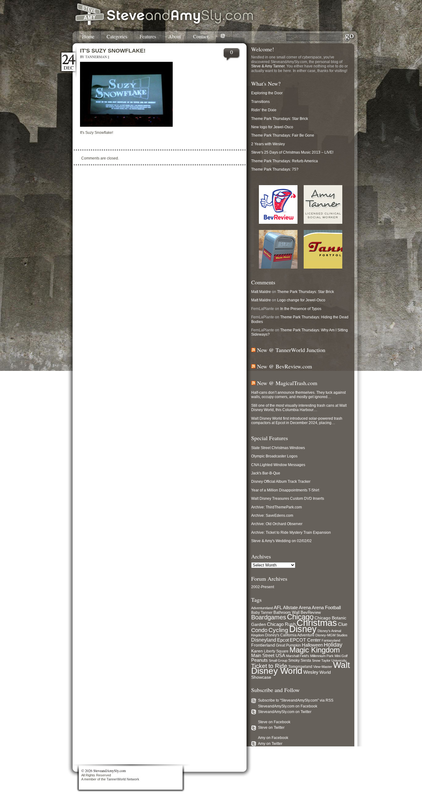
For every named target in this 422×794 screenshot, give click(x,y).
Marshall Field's (297, 656)
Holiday (333, 645)
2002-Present (262, 587)
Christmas (317, 623)
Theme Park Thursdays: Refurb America (284, 161)
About (174, 37)
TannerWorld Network (123, 779)
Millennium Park (322, 656)
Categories (117, 37)
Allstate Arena (297, 607)
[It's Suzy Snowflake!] (126, 125)
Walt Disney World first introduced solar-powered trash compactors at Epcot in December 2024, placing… (296, 420)
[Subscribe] (223, 37)
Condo (259, 630)
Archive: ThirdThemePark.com (276, 507)
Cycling (278, 630)
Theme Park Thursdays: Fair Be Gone (282, 135)
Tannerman (96, 56)
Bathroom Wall (286, 612)
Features (148, 37)
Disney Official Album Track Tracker (280, 481)
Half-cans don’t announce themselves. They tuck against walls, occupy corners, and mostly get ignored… (298, 394)
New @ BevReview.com (284, 366)
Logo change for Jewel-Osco (301, 300)
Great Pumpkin (288, 645)
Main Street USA (268, 655)
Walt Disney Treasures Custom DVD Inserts (287, 498)
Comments (263, 282)
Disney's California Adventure (289, 635)
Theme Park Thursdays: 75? (274, 169)
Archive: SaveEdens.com (272, 515)
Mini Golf (341, 656)
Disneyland (263, 640)
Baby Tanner (261, 612)
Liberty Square (276, 651)
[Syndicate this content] (253, 350)
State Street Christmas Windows (278, 448)
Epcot (283, 640)
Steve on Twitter (271, 727)
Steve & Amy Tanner (268, 66)
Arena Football (326, 607)
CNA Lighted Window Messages (278, 465)
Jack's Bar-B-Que (265, 473)
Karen (257, 650)
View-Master (322, 667)
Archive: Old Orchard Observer (276, 524)
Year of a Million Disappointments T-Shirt (285, 490)
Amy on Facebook (273, 738)
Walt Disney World (300, 668)
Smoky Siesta (299, 660)
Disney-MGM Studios (331, 635)
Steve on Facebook (274, 722)
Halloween (312, 645)
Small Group (278, 660)
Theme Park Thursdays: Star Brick (279, 119)
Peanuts (259, 660)
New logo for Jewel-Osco (272, 127)
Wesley (311, 672)
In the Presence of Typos (300, 309)
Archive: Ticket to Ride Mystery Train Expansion (291, 532)
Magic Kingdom (314, 650)
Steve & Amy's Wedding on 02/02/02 (281, 541)
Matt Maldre (261, 292)
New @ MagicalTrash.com (287, 383)
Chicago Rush (281, 624)
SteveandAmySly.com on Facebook (287, 706)
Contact (200, 37)
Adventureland (262, 608)
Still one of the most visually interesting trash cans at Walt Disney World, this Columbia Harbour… (299, 407)
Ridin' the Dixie (263, 110)
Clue (342, 624)
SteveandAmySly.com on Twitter (284, 712)
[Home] (164, 24)
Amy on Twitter (270, 743)
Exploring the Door (267, 93)
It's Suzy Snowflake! (113, 51)
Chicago (300, 617)
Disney (303, 629)
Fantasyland (331, 640)
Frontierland (263, 645)
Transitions (260, 102)
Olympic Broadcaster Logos (274, 456)
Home (88, 37)
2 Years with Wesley (268, 144)
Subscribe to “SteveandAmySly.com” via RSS (295, 700)
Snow (316, 660)
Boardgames (268, 617)
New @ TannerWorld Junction (291, 350)
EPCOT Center (305, 640)
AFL (278, 607)
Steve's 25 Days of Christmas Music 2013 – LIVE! (292, 152)
